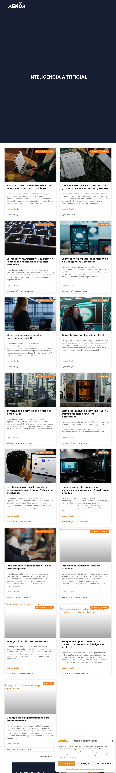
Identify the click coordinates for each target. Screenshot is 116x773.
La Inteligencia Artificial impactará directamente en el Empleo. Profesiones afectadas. (30, 490)
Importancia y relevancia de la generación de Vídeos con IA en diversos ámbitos (85, 490)
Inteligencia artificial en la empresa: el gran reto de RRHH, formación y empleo (85, 187)
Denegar (85, 763)
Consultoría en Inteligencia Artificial (83, 335)
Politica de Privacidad (87, 769)
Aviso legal (100, 769)
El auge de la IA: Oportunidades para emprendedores (28, 719)
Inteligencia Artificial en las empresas (29, 641)
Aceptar (66, 763)
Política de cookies (72, 769)
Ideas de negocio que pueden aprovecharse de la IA (24, 337)
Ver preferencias (104, 763)
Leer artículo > (14, 209)
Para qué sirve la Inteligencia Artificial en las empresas (29, 567)
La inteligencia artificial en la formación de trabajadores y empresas (85, 260)
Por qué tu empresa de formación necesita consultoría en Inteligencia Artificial (83, 644)
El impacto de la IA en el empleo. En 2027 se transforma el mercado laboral (30, 187)
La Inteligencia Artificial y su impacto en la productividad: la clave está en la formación (30, 261)
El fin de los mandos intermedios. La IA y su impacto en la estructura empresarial (85, 413)
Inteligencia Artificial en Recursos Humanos (81, 567)
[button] (111, 741)
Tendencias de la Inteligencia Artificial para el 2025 (29, 412)
